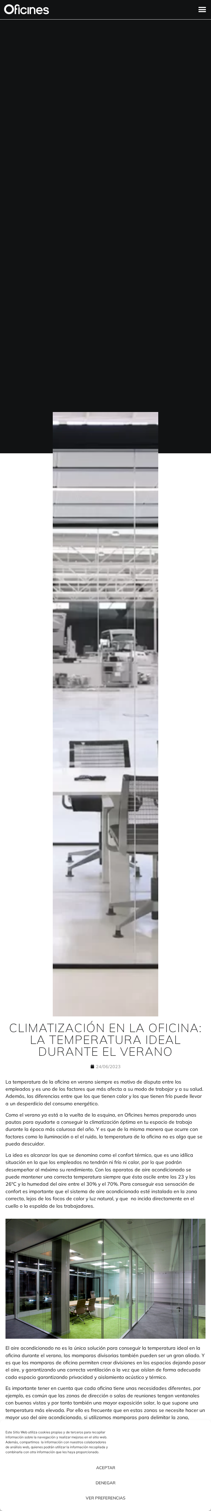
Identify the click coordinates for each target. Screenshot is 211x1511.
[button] (202, 10)
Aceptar (105, 1467)
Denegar (105, 1482)
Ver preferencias (105, 1498)
